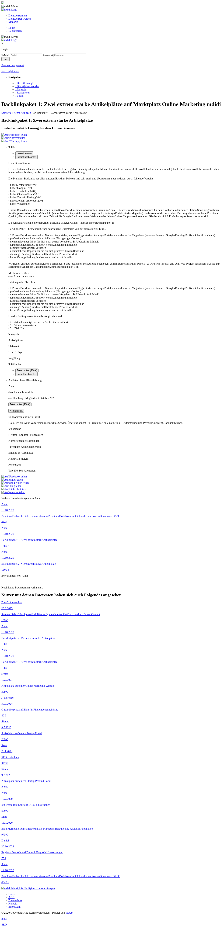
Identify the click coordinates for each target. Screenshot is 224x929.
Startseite (6, 112)
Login (11, 27)
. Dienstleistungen (25, 83)
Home (11, 894)
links (4, 918)
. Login (19, 95)
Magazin (13, 21)
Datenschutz (15, 900)
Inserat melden (24, 153)
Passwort (48, 55)
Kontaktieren (16, 411)
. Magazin (20, 89)
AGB (11, 897)
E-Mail (5, 55)
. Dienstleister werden (27, 86)
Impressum (14, 906)
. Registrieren (22, 92)
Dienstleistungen (17, 15)
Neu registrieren (10, 71)
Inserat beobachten (26, 157)
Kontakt (12, 903)
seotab (69, 912)
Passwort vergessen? (12, 65)
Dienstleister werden (19, 18)
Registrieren (15, 30)
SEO (4, 924)
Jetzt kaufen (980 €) (27, 370)
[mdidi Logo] (9, 9)
